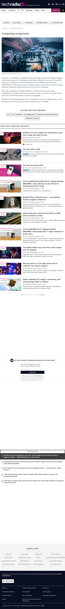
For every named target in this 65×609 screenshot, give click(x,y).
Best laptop (29, 22)
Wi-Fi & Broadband (6, 182)
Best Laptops (24, 554)
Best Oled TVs (38, 561)
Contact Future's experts (29, 588)
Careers (4, 599)
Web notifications (27, 595)
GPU (2, 134)
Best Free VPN (9, 557)
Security (3, 264)
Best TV (38, 557)
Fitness (37, 10)
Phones (3, 10)
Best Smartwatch (38, 564)
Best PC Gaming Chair (24, 564)
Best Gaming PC (24, 561)
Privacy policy (26, 591)
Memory (3, 214)
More (43, 10)
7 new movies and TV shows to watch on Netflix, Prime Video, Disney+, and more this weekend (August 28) (31, 475)
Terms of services (37, 375)
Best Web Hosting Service (8, 561)
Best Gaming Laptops (25, 557)
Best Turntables (55, 554)
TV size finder (17, 22)
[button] (61, 4)
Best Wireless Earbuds (55, 561)
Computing (11, 10)
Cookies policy (47, 591)
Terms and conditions (8, 591)
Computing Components (16, 28)
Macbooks (4, 280)
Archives (41, 294)
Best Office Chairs (56, 564)
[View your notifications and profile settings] (49, 4)
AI (18, 10)
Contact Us (46, 588)
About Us (4, 588)
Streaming (29, 10)
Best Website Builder (8, 564)
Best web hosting (42, 22)
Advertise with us (7, 595)
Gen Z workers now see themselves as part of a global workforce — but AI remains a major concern (32, 469)
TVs (22, 10)
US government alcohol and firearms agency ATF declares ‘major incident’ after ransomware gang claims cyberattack (33, 462)
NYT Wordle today (57, 22)
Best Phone (38, 554)
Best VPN (8, 554)
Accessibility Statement (49, 595)
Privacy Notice (39, 376)
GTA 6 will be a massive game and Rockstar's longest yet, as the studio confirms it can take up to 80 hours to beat (34, 481)
